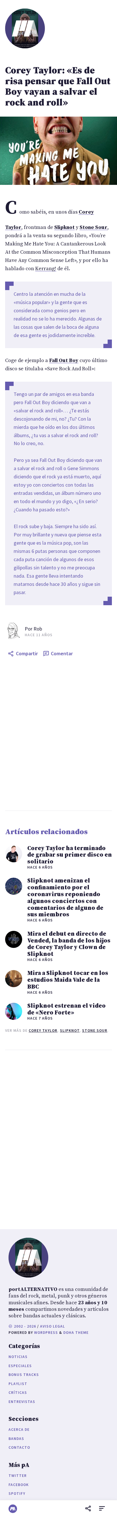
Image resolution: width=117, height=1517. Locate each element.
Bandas (16, 1438)
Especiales (20, 1365)
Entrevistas (22, 1401)
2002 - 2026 (24, 1326)
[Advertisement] (58, 734)
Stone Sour (94, 1030)
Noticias (18, 1356)
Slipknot (70, 1030)
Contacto (19, 1447)
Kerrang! (45, 268)
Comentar (62, 653)
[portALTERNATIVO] (13, 1508)
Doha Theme (76, 1332)
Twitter (18, 1475)
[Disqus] (58, 1138)
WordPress (46, 1332)
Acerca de (19, 1429)
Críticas (18, 1392)
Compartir (27, 653)
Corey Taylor (43, 1030)
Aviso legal (52, 1326)
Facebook (19, 1484)
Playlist (18, 1383)
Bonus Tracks (24, 1374)
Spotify (17, 1493)
